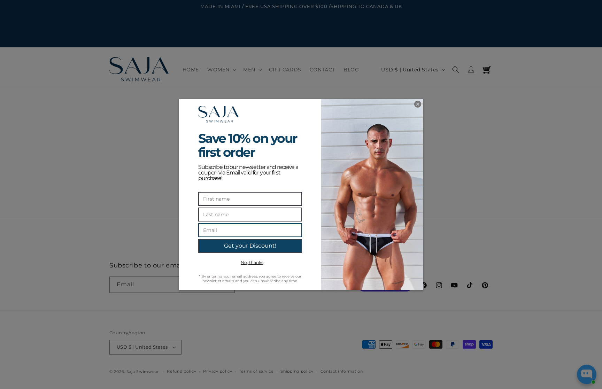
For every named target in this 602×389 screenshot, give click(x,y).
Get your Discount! (250, 245)
